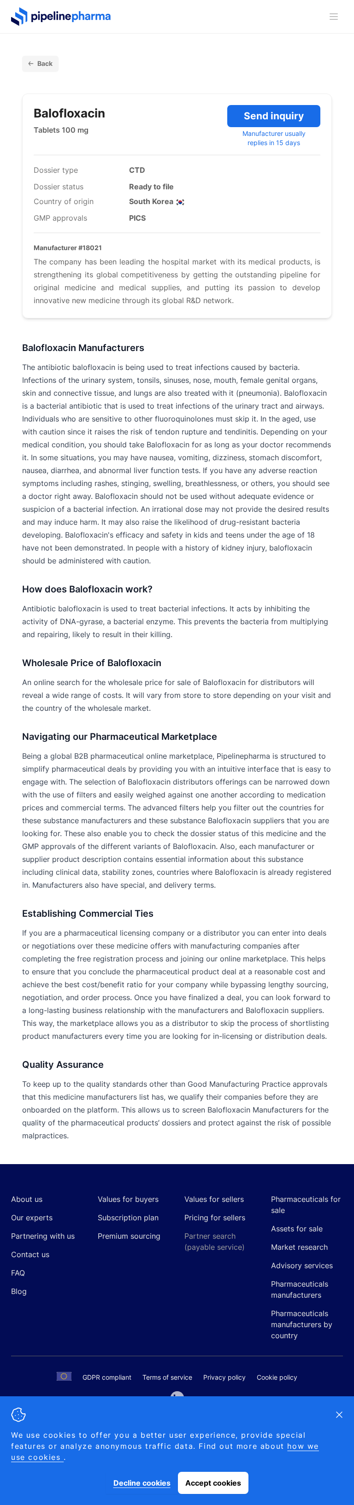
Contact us (30, 1254)
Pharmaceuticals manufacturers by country (301, 1324)
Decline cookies (142, 1482)
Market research (299, 1247)
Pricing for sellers (214, 1217)
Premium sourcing (129, 1236)
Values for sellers (214, 1199)
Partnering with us (43, 1236)
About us (26, 1199)
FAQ (18, 1272)
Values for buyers (128, 1199)
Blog (19, 1291)
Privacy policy (224, 1377)
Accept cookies (213, 1482)
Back (45, 63)
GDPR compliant (107, 1377)
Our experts (32, 1217)
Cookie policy (277, 1377)
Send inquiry (274, 116)
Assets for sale (297, 1228)
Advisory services (302, 1265)
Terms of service (167, 1377)
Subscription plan (128, 1217)
